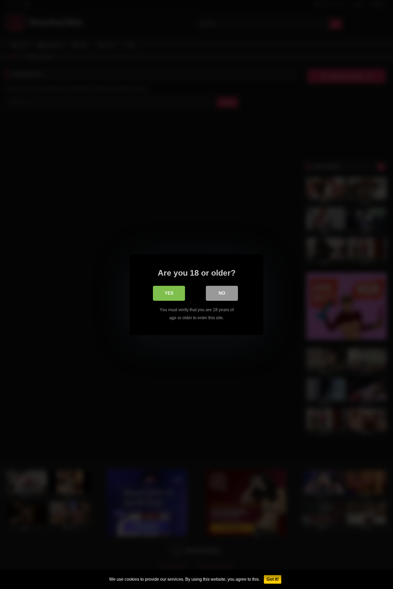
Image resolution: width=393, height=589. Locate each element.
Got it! (273, 579)
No (222, 293)
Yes (169, 293)
